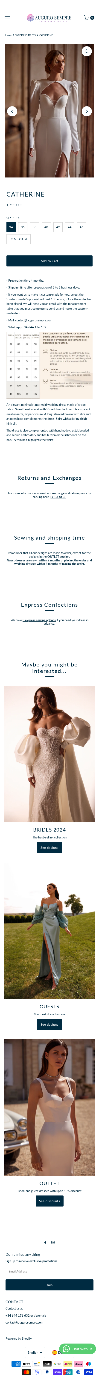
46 (81, 227)
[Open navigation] (7, 17)
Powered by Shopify (19, 1338)
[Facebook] (45, 1242)
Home (8, 35)
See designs (49, 847)
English (32, 1352)
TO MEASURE (18, 239)
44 (70, 227)
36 (23, 227)
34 (11, 227)
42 (58, 227)
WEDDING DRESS (25, 35)
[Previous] (12, 111)
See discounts (49, 1201)
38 (34, 227)
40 (46, 227)
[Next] (87, 111)
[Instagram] (53, 1242)
